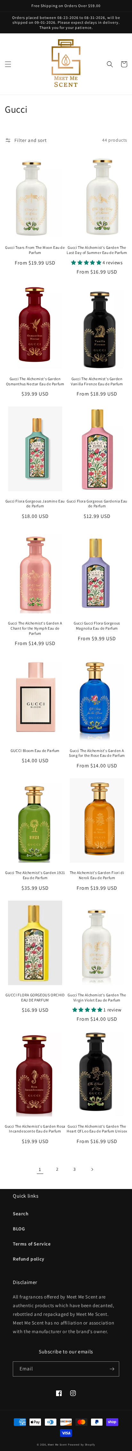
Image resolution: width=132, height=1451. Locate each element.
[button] (8, 64)
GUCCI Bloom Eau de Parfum (35, 750)
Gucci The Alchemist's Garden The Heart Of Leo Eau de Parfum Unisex (97, 1129)
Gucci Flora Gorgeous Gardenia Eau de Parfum (97, 504)
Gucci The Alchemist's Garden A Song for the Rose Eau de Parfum (97, 753)
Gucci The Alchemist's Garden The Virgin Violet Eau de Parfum (97, 997)
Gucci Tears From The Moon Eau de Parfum (35, 250)
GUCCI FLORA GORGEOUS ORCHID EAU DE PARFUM (34, 997)
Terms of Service (32, 1244)
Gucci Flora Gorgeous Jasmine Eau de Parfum (35, 504)
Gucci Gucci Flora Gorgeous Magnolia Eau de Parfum (97, 626)
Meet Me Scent (57, 1444)
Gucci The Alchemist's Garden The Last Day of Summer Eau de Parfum (97, 250)
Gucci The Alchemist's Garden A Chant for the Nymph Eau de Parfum (35, 628)
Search (21, 1214)
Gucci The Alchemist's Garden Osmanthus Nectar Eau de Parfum (35, 381)
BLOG (19, 1229)
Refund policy (29, 1259)
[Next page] (92, 1169)
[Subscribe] (112, 1369)
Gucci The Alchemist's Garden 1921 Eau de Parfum (35, 875)
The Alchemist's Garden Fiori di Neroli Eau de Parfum (97, 875)
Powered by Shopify (81, 1444)
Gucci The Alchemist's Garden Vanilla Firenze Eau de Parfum (97, 381)
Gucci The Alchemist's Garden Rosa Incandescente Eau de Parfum (35, 1129)
